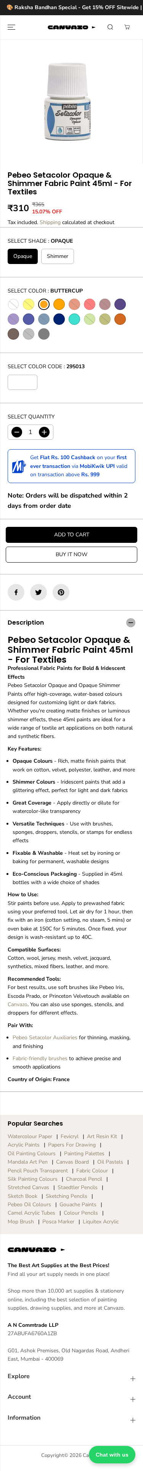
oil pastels (110, 1162)
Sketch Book (22, 1196)
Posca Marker (58, 1221)
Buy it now (71, 554)
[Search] (110, 27)
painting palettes (84, 1153)
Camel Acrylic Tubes (31, 1213)
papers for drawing (72, 1144)
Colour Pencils (81, 1213)
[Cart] (127, 27)
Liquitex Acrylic (101, 1221)
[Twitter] (38, 592)
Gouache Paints (77, 1204)
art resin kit (102, 1136)
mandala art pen (28, 1162)
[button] (12, 27)
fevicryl (70, 1136)
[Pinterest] (61, 592)
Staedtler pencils (78, 1187)
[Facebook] (16, 592)
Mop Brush (21, 1221)
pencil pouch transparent (38, 1170)
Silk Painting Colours (33, 1179)
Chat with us (112, 1455)
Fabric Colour (92, 1170)
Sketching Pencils (66, 1196)
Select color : (45, 290)
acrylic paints (24, 1144)
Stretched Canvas (28, 1187)
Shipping (50, 222)
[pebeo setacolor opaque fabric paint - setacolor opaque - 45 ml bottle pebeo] (66, 101)
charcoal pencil (84, 1179)
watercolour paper (30, 1136)
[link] (71, 1250)
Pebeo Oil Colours (29, 1204)
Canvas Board (72, 1162)
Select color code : (46, 366)
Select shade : (40, 241)
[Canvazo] (71, 27)
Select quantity (31, 416)
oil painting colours (32, 1153)
